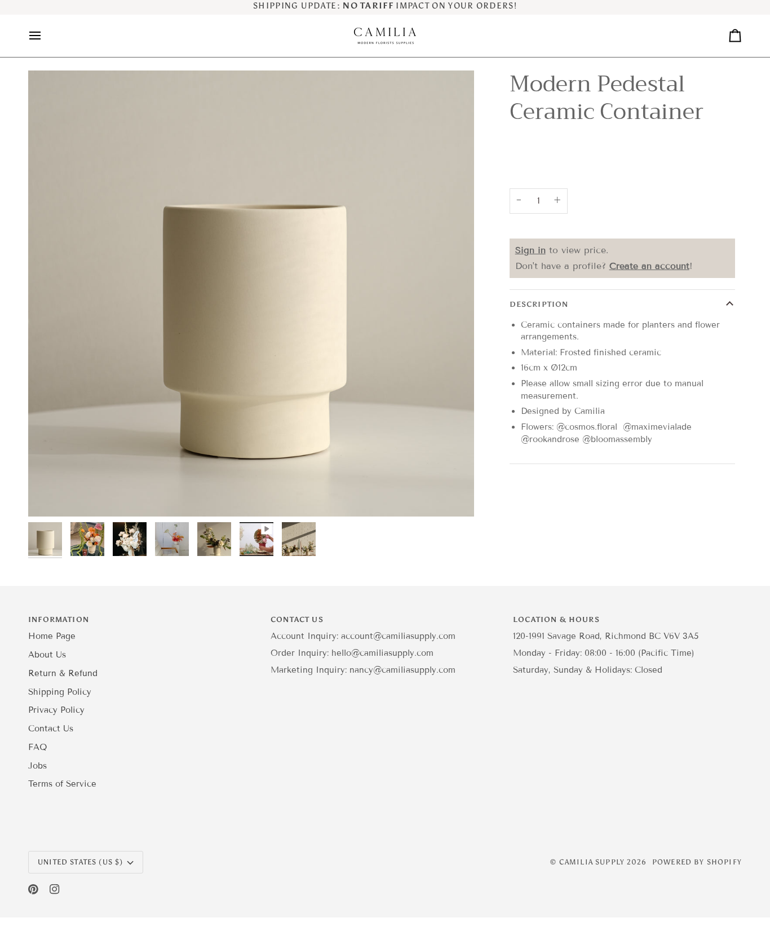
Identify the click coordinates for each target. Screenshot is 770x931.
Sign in (530, 250)
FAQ (37, 747)
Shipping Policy (59, 692)
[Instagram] (55, 889)
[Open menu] (45, 36)
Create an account (649, 266)
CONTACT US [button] (297, 619)
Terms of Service (62, 784)
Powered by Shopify (697, 862)
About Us (47, 655)
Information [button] (58, 619)
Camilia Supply (593, 862)
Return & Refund (63, 673)
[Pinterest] (33, 889)
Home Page (52, 636)
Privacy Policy (56, 710)
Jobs (37, 766)
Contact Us (50, 728)
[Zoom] (49, 495)
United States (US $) (80, 862)
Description (539, 304)
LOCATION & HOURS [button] (556, 619)
